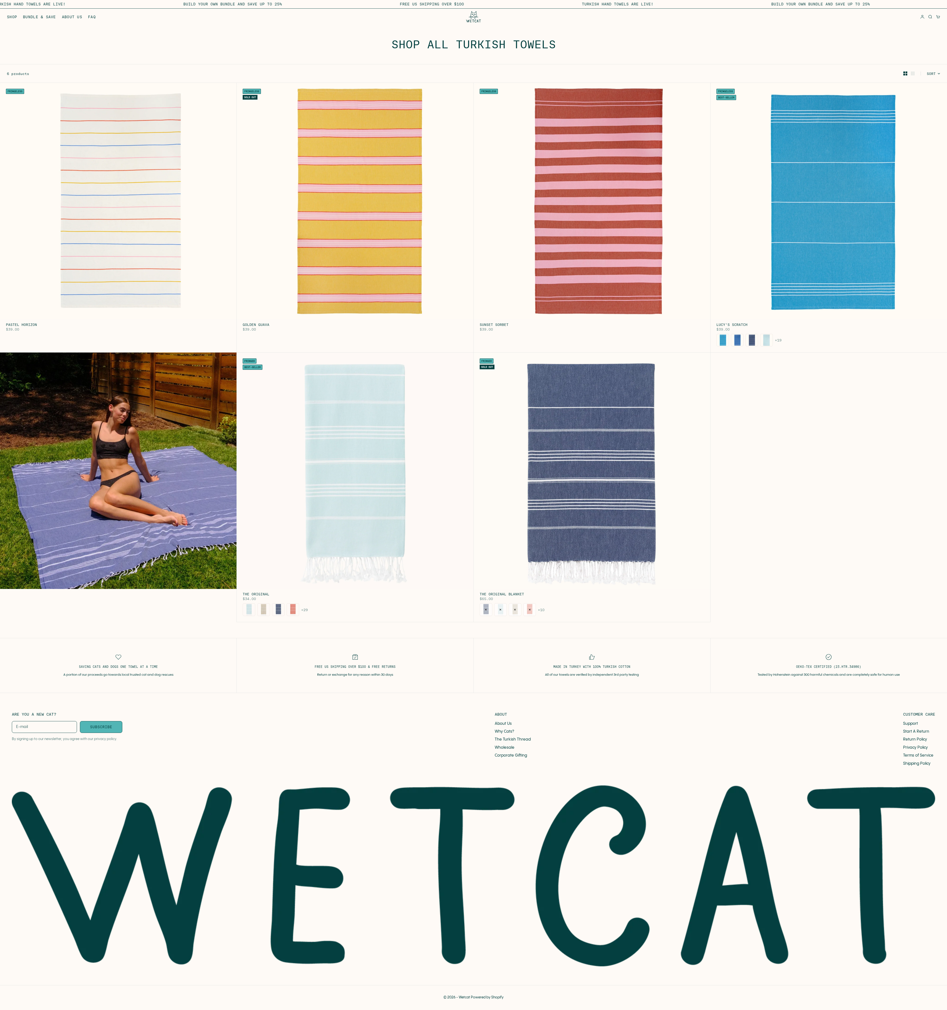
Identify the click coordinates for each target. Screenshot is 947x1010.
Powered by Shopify (487, 997)
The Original (256, 594)
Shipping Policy (916, 764)
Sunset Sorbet (494, 325)
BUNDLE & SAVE (39, 17)
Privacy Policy (915, 747)
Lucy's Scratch (731, 325)
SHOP (12, 17)
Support (910, 724)
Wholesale (504, 747)
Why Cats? (504, 731)
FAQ (92, 17)
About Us (503, 724)
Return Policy (915, 739)
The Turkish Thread (513, 739)
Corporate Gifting (511, 755)
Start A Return (916, 731)
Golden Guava (256, 325)
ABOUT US (72, 17)
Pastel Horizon (21, 325)
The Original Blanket (502, 594)
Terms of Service (918, 755)
